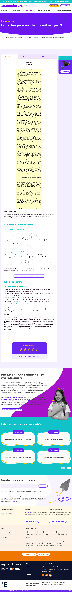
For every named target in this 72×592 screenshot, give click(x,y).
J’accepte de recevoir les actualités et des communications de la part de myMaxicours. (22, 492)
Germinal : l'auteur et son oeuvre (54, 457)
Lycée (2, 37)
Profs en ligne (22, 396)
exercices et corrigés (14, 397)
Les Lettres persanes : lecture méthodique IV (18, 457)
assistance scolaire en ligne (9, 399)
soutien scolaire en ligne (8, 384)
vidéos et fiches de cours (29, 401)
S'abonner (65, 71)
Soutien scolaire (29, 554)
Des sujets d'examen (65, 58)
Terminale (19, 37)
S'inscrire (43, 486)
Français (35, 37)
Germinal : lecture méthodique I (54, 439)
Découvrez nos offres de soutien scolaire (29, 276)
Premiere (13, 37)
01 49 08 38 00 (29, 512)
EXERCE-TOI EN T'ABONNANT (11, 410)
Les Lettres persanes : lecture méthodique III (18, 439)
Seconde (8, 37)
